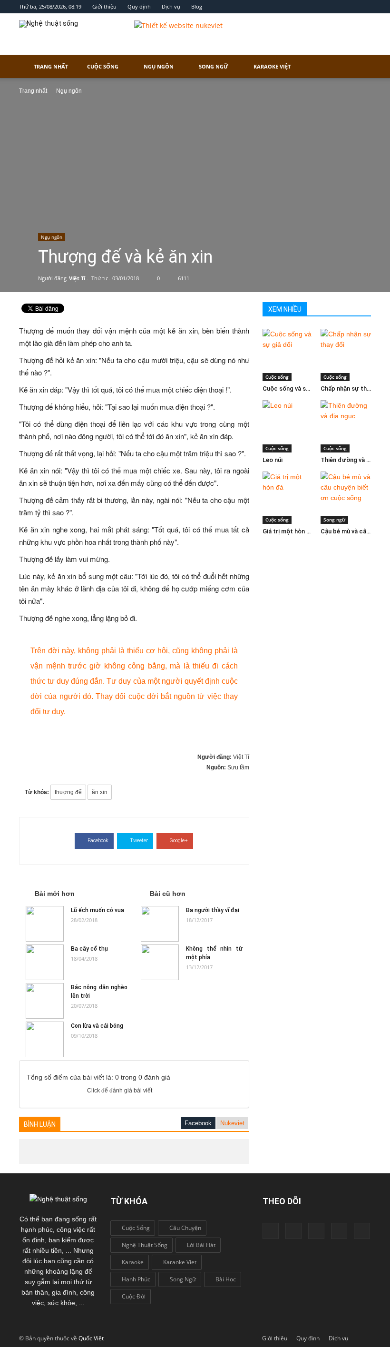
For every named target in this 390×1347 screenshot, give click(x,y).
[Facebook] (270, 1231)
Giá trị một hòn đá (288, 531)
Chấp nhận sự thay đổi (352, 388)
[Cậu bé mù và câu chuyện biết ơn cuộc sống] (346, 498)
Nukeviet (232, 1123)
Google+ (178, 840)
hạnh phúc (136, 1279)
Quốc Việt (91, 1338)
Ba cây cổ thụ (89, 948)
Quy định (139, 6)
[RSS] (362, 1231)
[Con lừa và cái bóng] (45, 1039)
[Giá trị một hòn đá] (288, 498)
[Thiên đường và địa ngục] (346, 426)
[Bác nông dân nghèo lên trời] (45, 1001)
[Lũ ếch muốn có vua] (45, 924)
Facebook (98, 840)
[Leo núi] (288, 426)
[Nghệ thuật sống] (58, 1198)
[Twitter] (339, 1231)
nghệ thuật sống (144, 1245)
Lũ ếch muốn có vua (97, 910)
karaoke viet (179, 1262)
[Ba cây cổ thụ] (45, 962)
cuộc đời (134, 1296)
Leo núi (273, 459)
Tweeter (139, 840)
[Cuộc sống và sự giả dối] (288, 355)
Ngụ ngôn (159, 66)
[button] (359, 66)
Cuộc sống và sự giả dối (297, 388)
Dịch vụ (171, 6)
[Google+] (293, 1231)
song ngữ (183, 1279)
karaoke (133, 1262)
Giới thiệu (104, 6)
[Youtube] (316, 1231)
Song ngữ (213, 66)
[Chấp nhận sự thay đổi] (346, 355)
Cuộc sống (102, 66)
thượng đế (68, 792)
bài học (225, 1279)
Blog (196, 6)
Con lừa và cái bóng (97, 1026)
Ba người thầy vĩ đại (212, 910)
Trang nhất (51, 66)
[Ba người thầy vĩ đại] (160, 924)
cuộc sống (136, 1228)
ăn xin (99, 792)
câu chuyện (185, 1228)
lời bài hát (201, 1245)
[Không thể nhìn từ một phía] (160, 962)
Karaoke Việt (272, 66)
